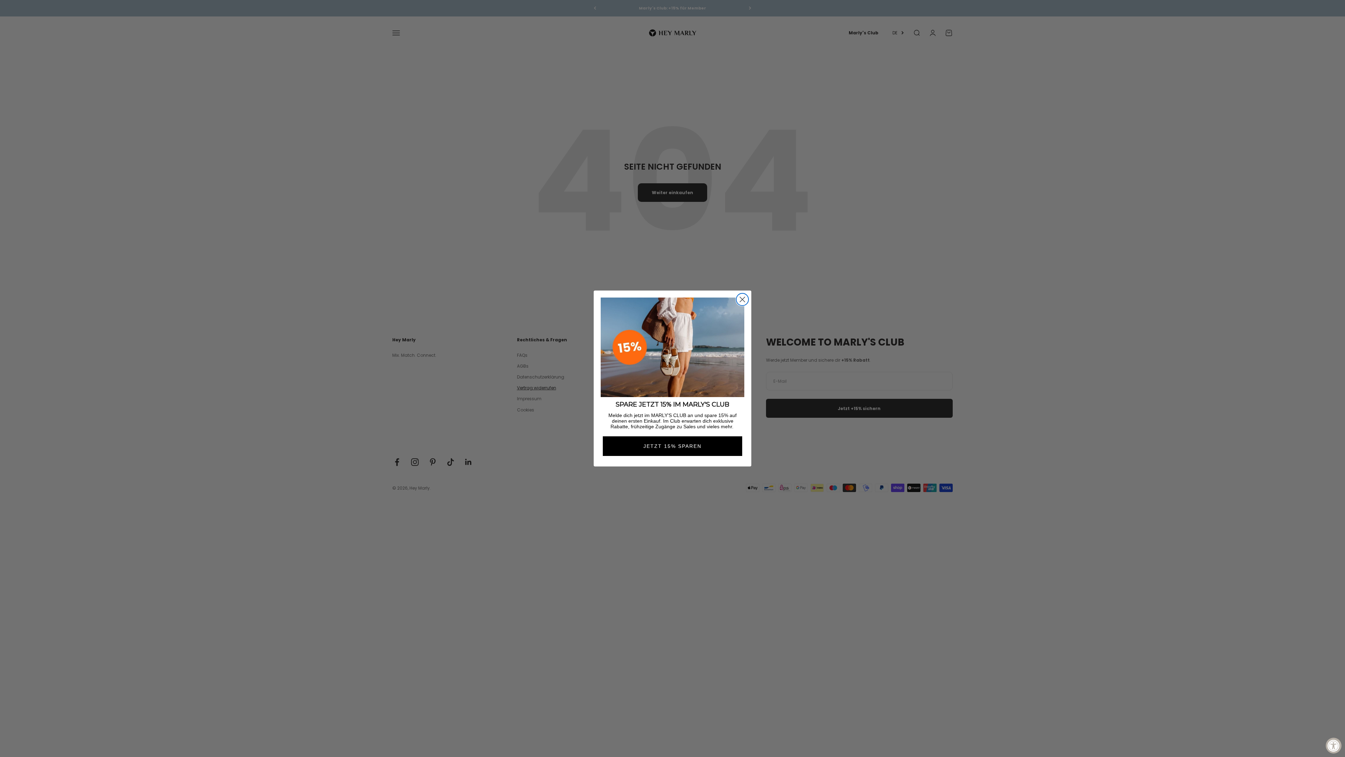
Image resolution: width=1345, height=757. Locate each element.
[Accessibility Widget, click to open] (1333, 745)
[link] (672, 347)
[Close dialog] (742, 299)
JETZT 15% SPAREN (672, 446)
